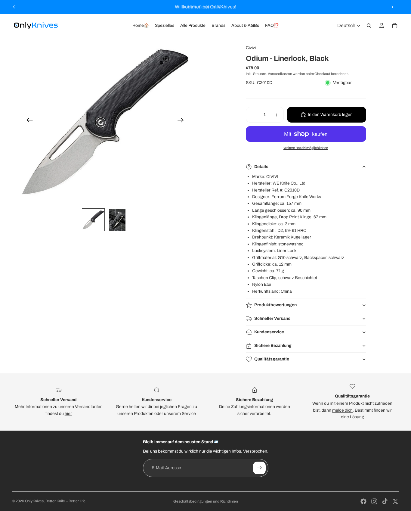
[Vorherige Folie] (14, 7)
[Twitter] (395, 501)
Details (261, 166)
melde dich (342, 410)
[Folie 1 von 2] (93, 220)
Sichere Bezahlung (273, 345)
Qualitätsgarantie (271, 359)
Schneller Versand (272, 318)
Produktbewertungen (275, 305)
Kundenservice (269, 332)
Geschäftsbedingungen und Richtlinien (205, 501)
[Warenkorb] (394, 25)
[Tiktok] (384, 501)
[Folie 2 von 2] (117, 220)
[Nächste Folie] (392, 7)
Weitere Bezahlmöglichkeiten (305, 148)
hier (68, 413)
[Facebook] (363, 501)
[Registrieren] (259, 468)
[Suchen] (368, 25)
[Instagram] (374, 501)
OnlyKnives (34, 501)
